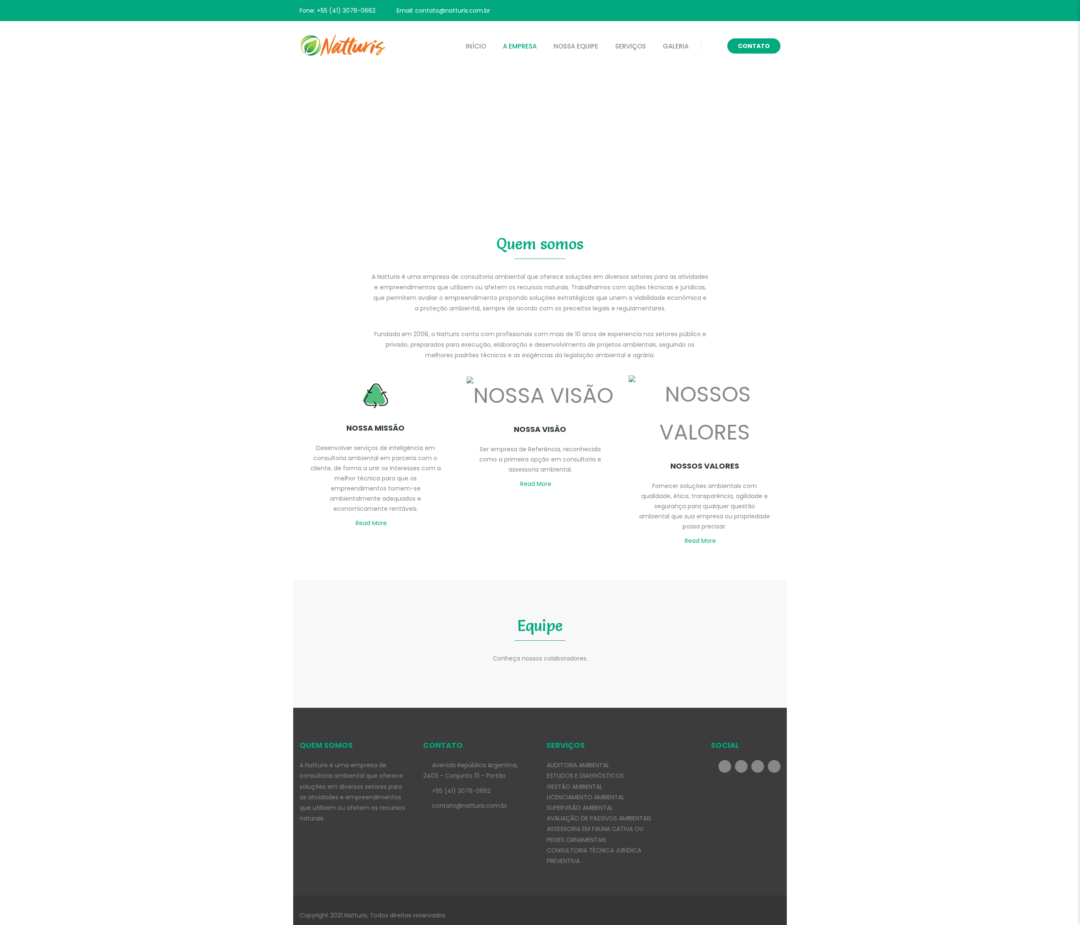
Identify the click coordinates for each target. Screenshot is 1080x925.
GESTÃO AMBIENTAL (574, 786)
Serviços (630, 46)
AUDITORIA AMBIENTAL (578, 765)
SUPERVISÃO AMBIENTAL (580, 808)
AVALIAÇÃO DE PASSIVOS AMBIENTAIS (599, 818)
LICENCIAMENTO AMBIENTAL (585, 797)
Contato (754, 46)
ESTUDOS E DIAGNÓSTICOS (585, 775)
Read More (371, 523)
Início (476, 46)
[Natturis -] (343, 46)
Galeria (675, 46)
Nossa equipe (576, 46)
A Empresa (520, 46)
